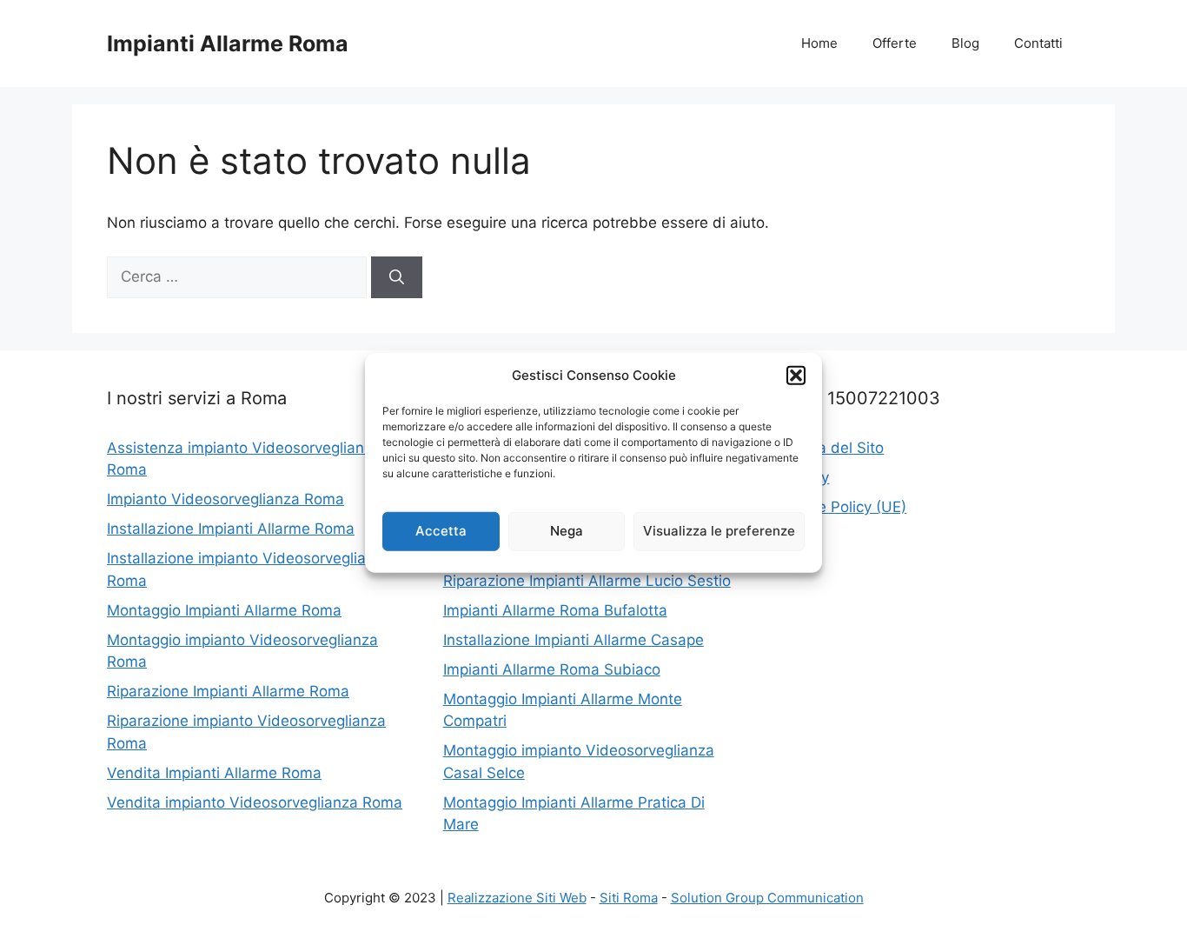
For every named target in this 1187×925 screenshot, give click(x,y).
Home (819, 43)
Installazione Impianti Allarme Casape (573, 640)
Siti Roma (629, 897)
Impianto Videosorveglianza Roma (225, 499)
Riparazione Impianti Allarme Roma (228, 691)
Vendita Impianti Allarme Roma (214, 773)
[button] (796, 375)
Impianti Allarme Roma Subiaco (551, 669)
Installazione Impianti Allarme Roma (231, 528)
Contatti (1038, 43)
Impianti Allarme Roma (227, 43)
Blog (965, 43)
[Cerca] (396, 277)
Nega (566, 530)
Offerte (894, 43)
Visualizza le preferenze (719, 530)
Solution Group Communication (767, 897)
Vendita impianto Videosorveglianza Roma (254, 802)
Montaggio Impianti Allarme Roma (224, 610)
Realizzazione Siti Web (517, 897)
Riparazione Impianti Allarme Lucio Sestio (587, 580)
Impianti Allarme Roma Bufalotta (555, 610)
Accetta (441, 530)
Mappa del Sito (831, 447)
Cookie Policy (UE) (842, 507)
